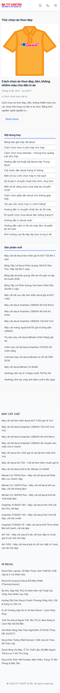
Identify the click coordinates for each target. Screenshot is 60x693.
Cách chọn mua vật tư (15, 96)
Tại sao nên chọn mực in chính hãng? (25, 204)
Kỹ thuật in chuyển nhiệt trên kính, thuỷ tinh (28, 181)
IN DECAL (7, 564)
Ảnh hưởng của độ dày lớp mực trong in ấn (28, 234)
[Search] (40, 5)
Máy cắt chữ (11, 413)
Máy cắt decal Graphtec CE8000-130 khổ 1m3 (28, 321)
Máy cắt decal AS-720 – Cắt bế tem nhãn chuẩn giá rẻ (30, 462)
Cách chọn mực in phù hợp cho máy (24, 147)
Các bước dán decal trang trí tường (23, 170)
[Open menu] (55, 5)
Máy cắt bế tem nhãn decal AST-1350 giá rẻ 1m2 (27, 420)
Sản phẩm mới (13, 247)
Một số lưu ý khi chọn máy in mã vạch (25, 175)
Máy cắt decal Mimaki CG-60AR (21, 367)
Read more (12, 119)
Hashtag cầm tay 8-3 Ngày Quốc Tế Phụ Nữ (27, 373)
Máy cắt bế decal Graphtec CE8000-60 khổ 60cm (28, 436)
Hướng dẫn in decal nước (18, 220)
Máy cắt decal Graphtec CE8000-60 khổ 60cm (29, 305)
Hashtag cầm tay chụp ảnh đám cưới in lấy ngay (29, 379)
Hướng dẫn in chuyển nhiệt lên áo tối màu (27, 209)
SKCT (28, 90)
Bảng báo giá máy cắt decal (19, 142)
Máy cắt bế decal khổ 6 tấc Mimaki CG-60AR (25, 469)
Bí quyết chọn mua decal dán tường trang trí (29, 214)
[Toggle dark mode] (48, 5)
